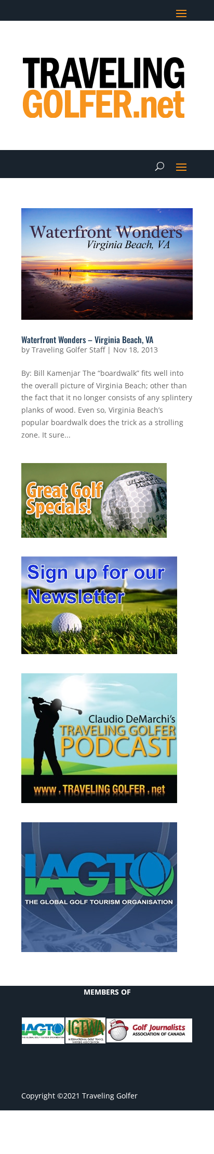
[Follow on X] (122, 44)
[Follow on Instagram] (184, 44)
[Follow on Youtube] (163, 44)
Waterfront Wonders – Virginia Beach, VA (87, 339)
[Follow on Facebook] (101, 44)
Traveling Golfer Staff (68, 350)
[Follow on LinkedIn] (143, 44)
